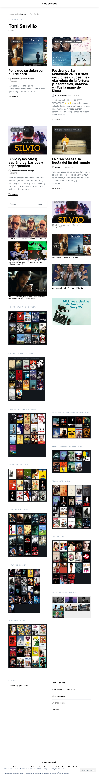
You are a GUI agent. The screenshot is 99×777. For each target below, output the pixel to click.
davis (57, 167)
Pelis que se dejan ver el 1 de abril (26, 72)
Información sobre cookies (63, 689)
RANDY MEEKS (61, 96)
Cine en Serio (49, 3)
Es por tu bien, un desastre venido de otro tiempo (27, 238)
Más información (59, 696)
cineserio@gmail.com (18, 685)
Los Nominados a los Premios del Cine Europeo (70, 288)
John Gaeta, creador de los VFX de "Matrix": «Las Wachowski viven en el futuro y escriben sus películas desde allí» (27, 262)
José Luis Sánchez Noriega (23, 79)
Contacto (56, 709)
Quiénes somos (58, 703)
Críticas (58, 41)
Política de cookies (62, 773)
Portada (23, 14)
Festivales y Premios (72, 41)
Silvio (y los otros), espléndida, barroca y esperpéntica (25, 162)
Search (41, 204)
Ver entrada (13, 96)
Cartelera (16, 41)
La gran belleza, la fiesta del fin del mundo (71, 160)
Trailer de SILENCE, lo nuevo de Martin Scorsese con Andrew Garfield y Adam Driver (26, 297)
